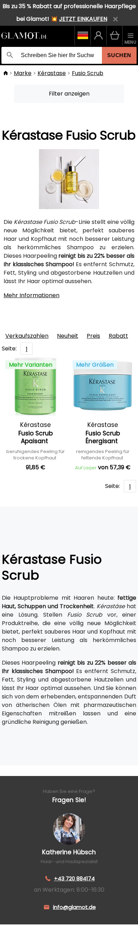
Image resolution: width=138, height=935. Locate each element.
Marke (22, 73)
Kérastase (52, 73)
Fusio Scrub (87, 73)
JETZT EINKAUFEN (83, 19)
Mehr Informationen (31, 295)
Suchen (119, 55)
